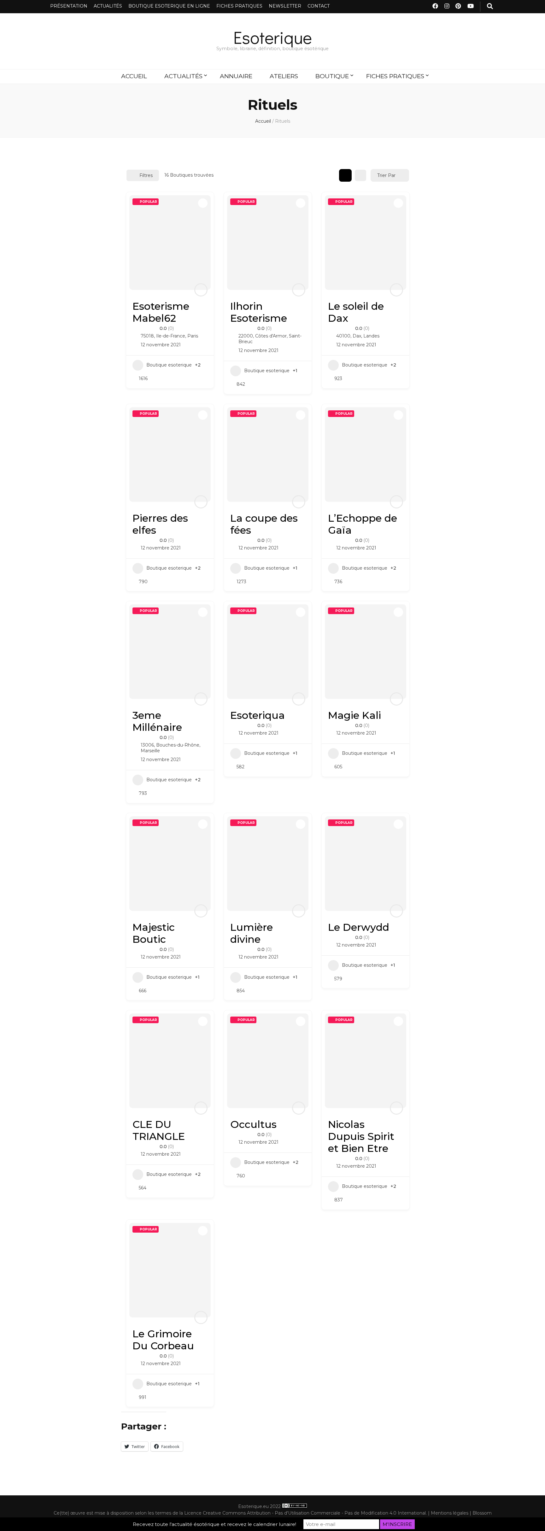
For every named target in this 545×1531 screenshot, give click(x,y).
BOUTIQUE (332, 76)
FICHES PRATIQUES (239, 6)
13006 (147, 745)
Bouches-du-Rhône (177, 745)
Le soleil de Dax (356, 312)
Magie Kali (354, 715)
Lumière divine (251, 933)
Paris (192, 336)
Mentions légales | (451, 1513)
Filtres (146, 175)
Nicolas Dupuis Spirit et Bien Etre (361, 1136)
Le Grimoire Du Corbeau (163, 1340)
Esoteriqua (257, 715)
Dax (357, 336)
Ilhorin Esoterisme (258, 312)
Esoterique (272, 37)
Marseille (150, 751)
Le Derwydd (358, 927)
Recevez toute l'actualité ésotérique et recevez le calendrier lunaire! (214, 1524)
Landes (371, 336)
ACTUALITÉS (108, 6)
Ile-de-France (170, 336)
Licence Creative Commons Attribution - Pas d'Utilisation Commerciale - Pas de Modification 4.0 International (305, 1513)
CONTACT (319, 6)
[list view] (360, 175)
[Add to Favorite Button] (203, 203)
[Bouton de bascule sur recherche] (490, 7)
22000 (245, 336)
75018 (147, 336)
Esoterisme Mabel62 (160, 312)
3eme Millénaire (157, 721)
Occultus (253, 1124)
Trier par (386, 175)
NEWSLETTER (285, 6)
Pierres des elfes (160, 524)
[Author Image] (201, 289)
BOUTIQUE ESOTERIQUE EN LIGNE (169, 6)
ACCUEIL (134, 76)
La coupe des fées (264, 524)
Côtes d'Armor (271, 336)
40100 (343, 336)
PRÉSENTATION (68, 6)
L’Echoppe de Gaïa (362, 524)
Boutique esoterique (169, 365)
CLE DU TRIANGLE (158, 1130)
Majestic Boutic (153, 933)
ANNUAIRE (236, 76)
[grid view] (345, 175)
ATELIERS (284, 76)
